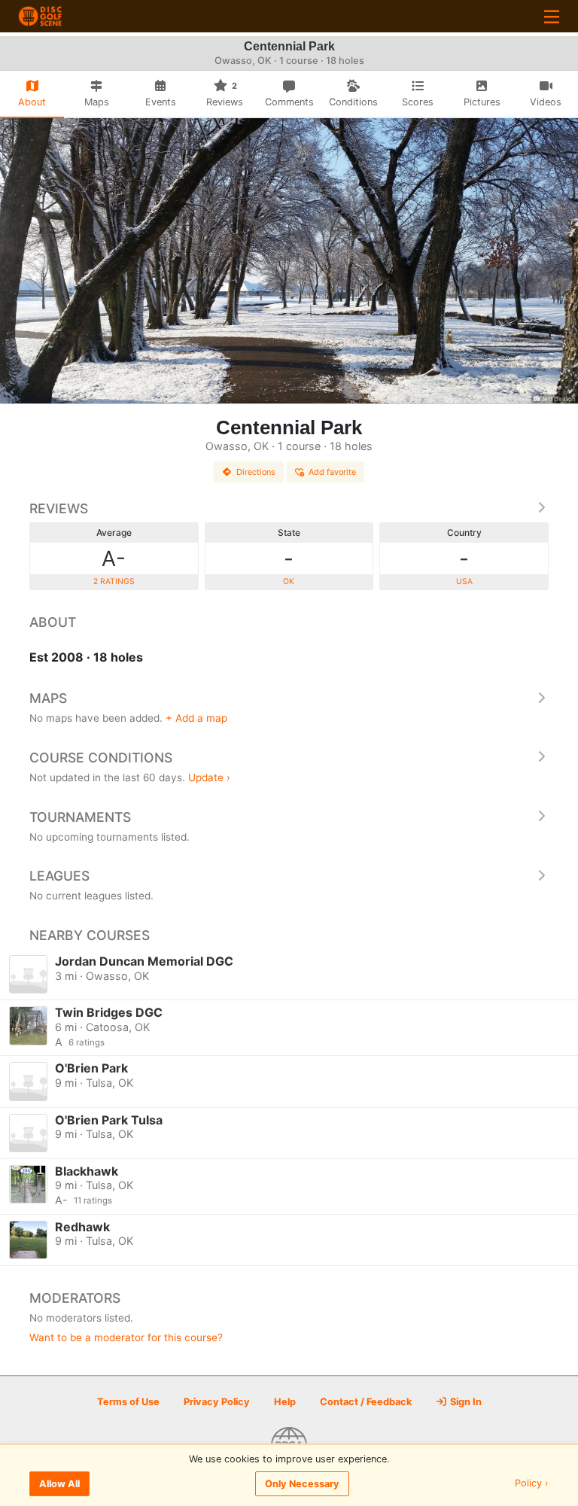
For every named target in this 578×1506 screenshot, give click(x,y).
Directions (255, 472)
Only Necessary (302, 1483)
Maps (48, 698)
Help (285, 1401)
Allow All (59, 1483)
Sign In (465, 1401)
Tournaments (80, 817)
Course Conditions (100, 757)
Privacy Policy (217, 1401)
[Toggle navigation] (551, 16)
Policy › (532, 1484)
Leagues (59, 876)
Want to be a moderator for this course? (126, 1337)
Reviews (58, 508)
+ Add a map (196, 718)
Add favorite (332, 472)
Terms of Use (128, 1401)
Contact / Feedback (366, 1401)
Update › (209, 777)
